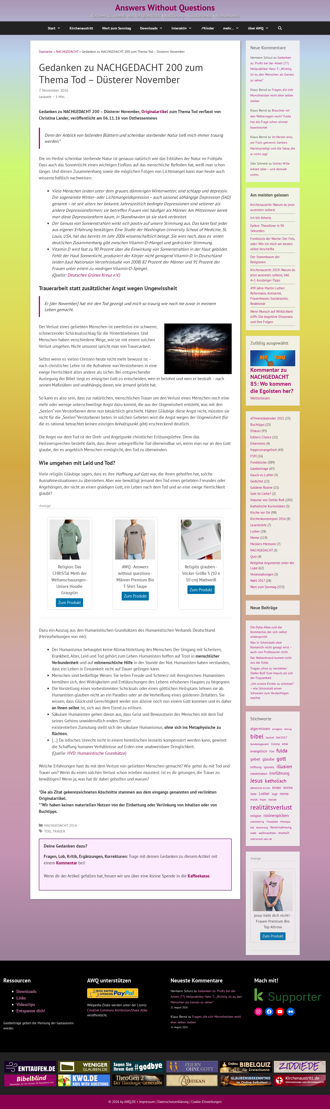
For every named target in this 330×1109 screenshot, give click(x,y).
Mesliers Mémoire (263, 544)
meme (284, 793)
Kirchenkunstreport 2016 (268, 518)
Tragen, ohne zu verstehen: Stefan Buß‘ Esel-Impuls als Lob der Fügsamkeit (271, 673)
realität (272, 799)
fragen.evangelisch (263, 449)
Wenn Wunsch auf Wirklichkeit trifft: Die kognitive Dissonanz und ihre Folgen (271, 316)
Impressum (147, 1102)
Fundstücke (258, 462)
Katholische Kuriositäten (267, 506)
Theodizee (272, 821)
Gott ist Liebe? (260, 493)
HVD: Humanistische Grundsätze (96, 753)
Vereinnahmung (281, 827)
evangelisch (258, 751)
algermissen (260, 728)
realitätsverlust (271, 807)
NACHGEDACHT (67, 51)
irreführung (279, 773)
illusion (284, 766)
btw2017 (281, 737)
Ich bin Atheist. (261, 217)
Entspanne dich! (30, 1010)
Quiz (253, 556)
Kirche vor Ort (260, 512)
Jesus (256, 780)
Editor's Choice (260, 437)
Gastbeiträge (259, 468)
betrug (288, 729)
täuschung (262, 827)
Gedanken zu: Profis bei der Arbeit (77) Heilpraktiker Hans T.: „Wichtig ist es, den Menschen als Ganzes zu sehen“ (272, 69)
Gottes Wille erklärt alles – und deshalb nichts (270, 169)
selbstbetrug (257, 821)
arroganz (277, 729)
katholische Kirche (260, 788)
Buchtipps (257, 424)
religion (255, 815)
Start (51, 28)
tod (47, 831)
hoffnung (256, 767)
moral (253, 799)
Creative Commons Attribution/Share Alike (117, 1010)
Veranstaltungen (261, 574)
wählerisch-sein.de (261, 839)
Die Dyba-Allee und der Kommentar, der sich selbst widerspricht (268, 632)
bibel (257, 736)
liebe (253, 794)
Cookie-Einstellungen (206, 1102)
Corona (275, 744)
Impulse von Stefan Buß (267, 500)
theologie (285, 821)
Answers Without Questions (165, 7)
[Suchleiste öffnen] (280, 28)
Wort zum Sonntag (116, 28)
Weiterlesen (260, 398)
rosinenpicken (276, 815)
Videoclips (25, 1004)
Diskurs (255, 430)
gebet (255, 759)
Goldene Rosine (261, 487)
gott (281, 758)
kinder (276, 787)
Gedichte (256, 481)
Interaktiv (179, 28)
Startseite (46, 51)
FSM (253, 456)
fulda (281, 750)
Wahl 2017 (257, 580)
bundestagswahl (259, 744)
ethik (285, 744)
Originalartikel (154, 111)
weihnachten (267, 833)
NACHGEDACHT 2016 (60, 825)
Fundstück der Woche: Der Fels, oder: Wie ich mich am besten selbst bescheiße (272, 243)
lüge (274, 794)
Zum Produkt (69, 602)
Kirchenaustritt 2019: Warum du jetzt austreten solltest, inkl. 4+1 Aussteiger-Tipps (272, 275)
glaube (268, 759)
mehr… (228, 28)
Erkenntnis (257, 443)
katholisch (275, 781)
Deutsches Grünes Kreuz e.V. (93, 275)
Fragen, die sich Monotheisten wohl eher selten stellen (271, 95)
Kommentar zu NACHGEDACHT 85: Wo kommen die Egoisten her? (271, 380)
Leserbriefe (258, 525)
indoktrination (258, 774)
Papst (263, 799)
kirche (288, 787)
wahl (253, 833)
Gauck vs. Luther (261, 475)
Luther (255, 531)
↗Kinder (207, 28)
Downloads (149, 28)
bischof (270, 737)
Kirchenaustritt (81, 28)
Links (21, 998)
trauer (59, 831)
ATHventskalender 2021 (267, 418)
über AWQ (256, 28)
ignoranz (269, 767)
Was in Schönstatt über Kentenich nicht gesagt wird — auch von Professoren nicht (271, 647)
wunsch (283, 832)
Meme (254, 537)
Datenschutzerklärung (173, 1102)
